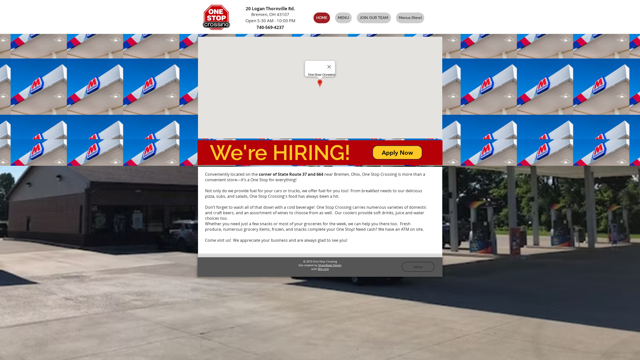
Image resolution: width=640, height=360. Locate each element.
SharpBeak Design (330, 265)
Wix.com (323, 269)
